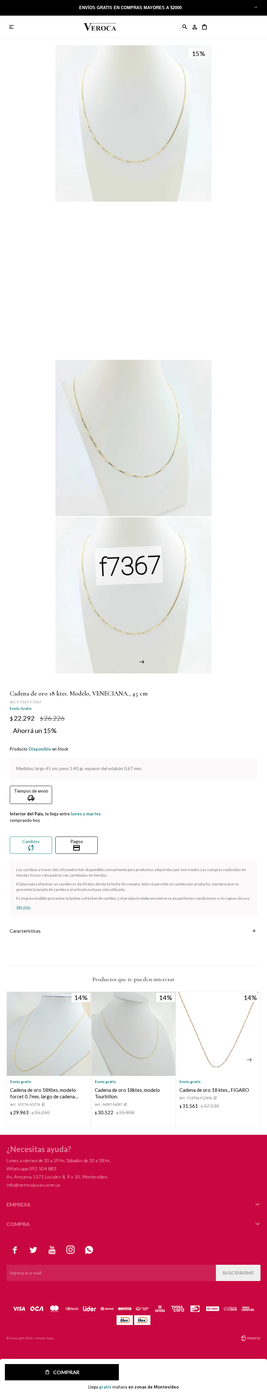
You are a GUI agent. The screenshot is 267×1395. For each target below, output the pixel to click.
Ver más (23, 907)
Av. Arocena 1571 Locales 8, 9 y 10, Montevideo (57, 1176)
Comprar (66, 1372)
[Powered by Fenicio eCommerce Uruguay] (250, 1338)
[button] (255, 7)
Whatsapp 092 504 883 (31, 1168)
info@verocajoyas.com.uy (34, 1185)
